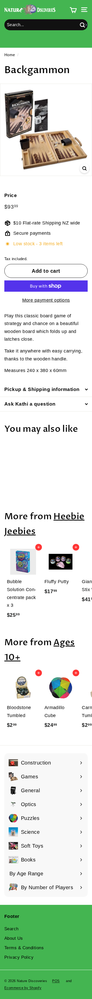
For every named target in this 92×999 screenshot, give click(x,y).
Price (10, 195)
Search (11, 928)
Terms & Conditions (24, 947)
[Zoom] (84, 168)
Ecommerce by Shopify (22, 988)
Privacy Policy (18, 957)
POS (56, 981)
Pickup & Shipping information (42, 389)
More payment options (46, 300)
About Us (13, 938)
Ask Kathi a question (30, 404)
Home (9, 55)
